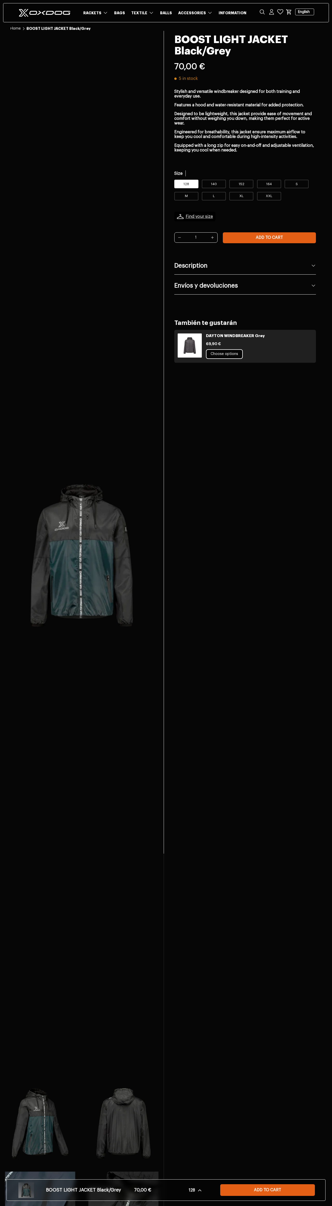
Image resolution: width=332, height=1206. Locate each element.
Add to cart (269, 237)
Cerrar (16, 41)
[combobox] (166, 29)
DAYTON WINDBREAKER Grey (235, 336)
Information (232, 13)
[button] (289, 12)
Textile (139, 13)
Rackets (92, 13)
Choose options (224, 354)
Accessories (192, 13)
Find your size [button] (199, 216)
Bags (119, 13)
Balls (166, 13)
